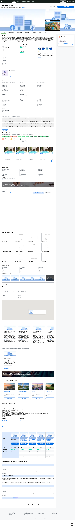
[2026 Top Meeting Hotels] (39, 48)
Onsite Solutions (11, 514)
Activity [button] (5, 365)
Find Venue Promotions (12, 512)
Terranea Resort (7, 391)
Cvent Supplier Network (12, 509)
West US (33, 391)
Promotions (18, 1)
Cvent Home (39, 509)
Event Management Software (28, 509)
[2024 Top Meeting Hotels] (43, 48)
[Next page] (52, 154)
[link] (10, 353)
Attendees (3, 191)
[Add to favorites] (26, 433)
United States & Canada (22, 391)
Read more (39, 57)
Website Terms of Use (55, 512)
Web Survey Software (27, 514)
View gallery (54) (71, 29)
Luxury (33, 1)
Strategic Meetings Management (28, 513)
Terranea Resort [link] (7, 357)
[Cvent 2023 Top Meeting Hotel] (50, 48)
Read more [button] (5, 339)
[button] (22, 20)
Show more (4, 128)
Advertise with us (54, 513)
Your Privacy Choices (41, 513)
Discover (28, 1)
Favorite (54, 6)
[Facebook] (20, 421)
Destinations (24, 1)
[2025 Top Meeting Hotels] (47, 48)
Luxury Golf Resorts (49, 391)
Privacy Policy (54, 509)
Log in (73, 1)
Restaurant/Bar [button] (10, 365)
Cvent (2, 3)
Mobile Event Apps (26, 512)
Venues (14, 1)
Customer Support (40, 512)
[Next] (53, 335)
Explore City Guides (12, 513)
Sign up (70, 1)
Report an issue (18, 504)
